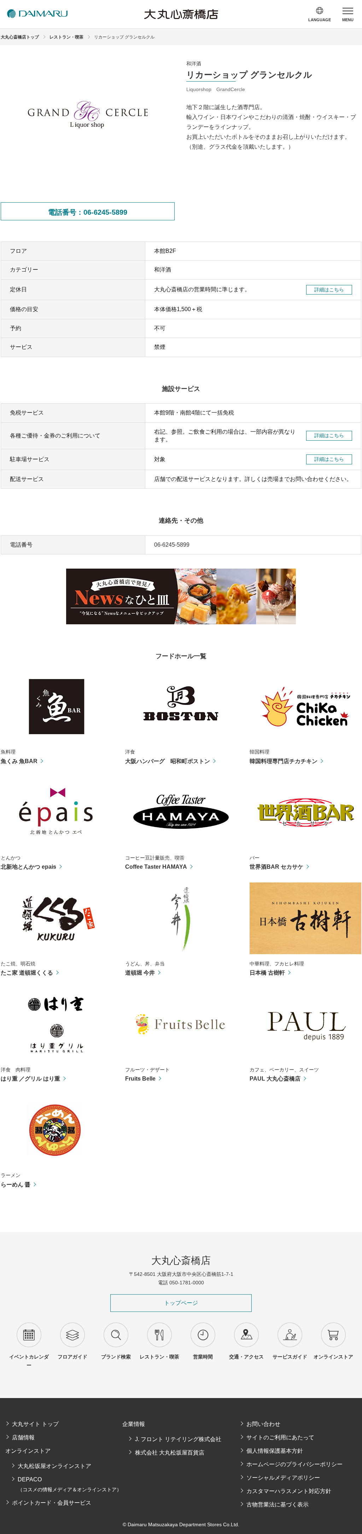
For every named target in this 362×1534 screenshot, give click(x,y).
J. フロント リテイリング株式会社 (178, 1439)
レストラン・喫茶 (66, 37)
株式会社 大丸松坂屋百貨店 (169, 1453)
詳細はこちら (329, 289)
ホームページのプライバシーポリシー (294, 1464)
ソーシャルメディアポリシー (283, 1478)
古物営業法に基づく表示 (277, 1505)
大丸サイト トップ (35, 1424)
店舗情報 (23, 1437)
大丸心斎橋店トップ (20, 37)
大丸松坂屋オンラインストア (54, 1466)
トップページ (181, 1303)
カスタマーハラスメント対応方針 (288, 1491)
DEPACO (70, 1484)
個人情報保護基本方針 (274, 1451)
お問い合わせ (263, 1424)
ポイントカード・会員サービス (51, 1503)
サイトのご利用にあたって (280, 1437)
